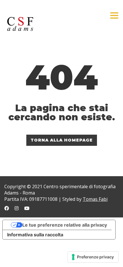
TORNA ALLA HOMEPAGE (62, 140)
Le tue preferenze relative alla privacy (64, 225)
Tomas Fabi (95, 199)
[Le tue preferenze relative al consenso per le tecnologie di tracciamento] (93, 257)
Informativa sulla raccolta (35, 234)
